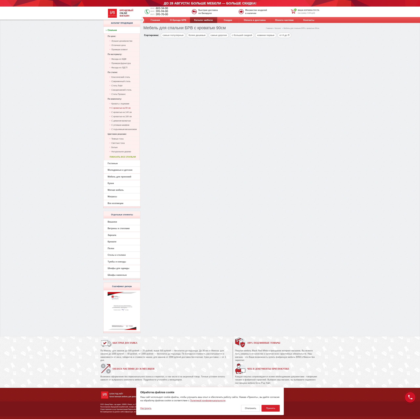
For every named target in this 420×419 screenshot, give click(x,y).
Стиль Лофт (117, 86)
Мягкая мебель (116, 190)
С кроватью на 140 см (121, 112)
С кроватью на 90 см (120, 108)
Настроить (145, 408)
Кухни (111, 183)
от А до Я (284, 35)
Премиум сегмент (119, 49)
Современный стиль (120, 81)
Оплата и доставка (255, 20)
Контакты (308, 20)
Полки (111, 248)
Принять (270, 408)
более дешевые (197, 35)
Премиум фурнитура (121, 63)
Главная (155, 20)
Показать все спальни (123, 157)
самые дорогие (218, 35)
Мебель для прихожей (119, 176)
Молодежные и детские (120, 170)
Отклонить (250, 408)
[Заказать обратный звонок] (410, 397)
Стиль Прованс (118, 94)
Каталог (278, 28)
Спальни (112, 30)
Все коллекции (115, 203)
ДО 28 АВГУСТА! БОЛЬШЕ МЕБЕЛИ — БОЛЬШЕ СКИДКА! (210, 3)
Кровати (112, 241)
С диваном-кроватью (121, 121)
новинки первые (265, 35)
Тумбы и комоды (117, 261)
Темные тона (117, 139)
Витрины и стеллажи (119, 228)
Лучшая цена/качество (121, 41)
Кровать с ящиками (120, 104)
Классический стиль (120, 77)
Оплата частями (284, 20)
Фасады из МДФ (118, 59)
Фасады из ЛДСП (119, 67)
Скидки (228, 20)
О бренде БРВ (178, 20)
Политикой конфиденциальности (207, 400)
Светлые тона (118, 143)
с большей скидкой (242, 35)
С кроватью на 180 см (121, 116)
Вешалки (112, 222)
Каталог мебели (203, 20)
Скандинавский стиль (121, 90)
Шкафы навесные (117, 275)
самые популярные (173, 35)
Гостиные (113, 163)
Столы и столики (117, 255)
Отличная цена (118, 45)
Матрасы (112, 196)
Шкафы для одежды (118, 268)
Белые (114, 147)
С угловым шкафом (120, 125)
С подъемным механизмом (124, 129)
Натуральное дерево (121, 151)
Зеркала (112, 235)
